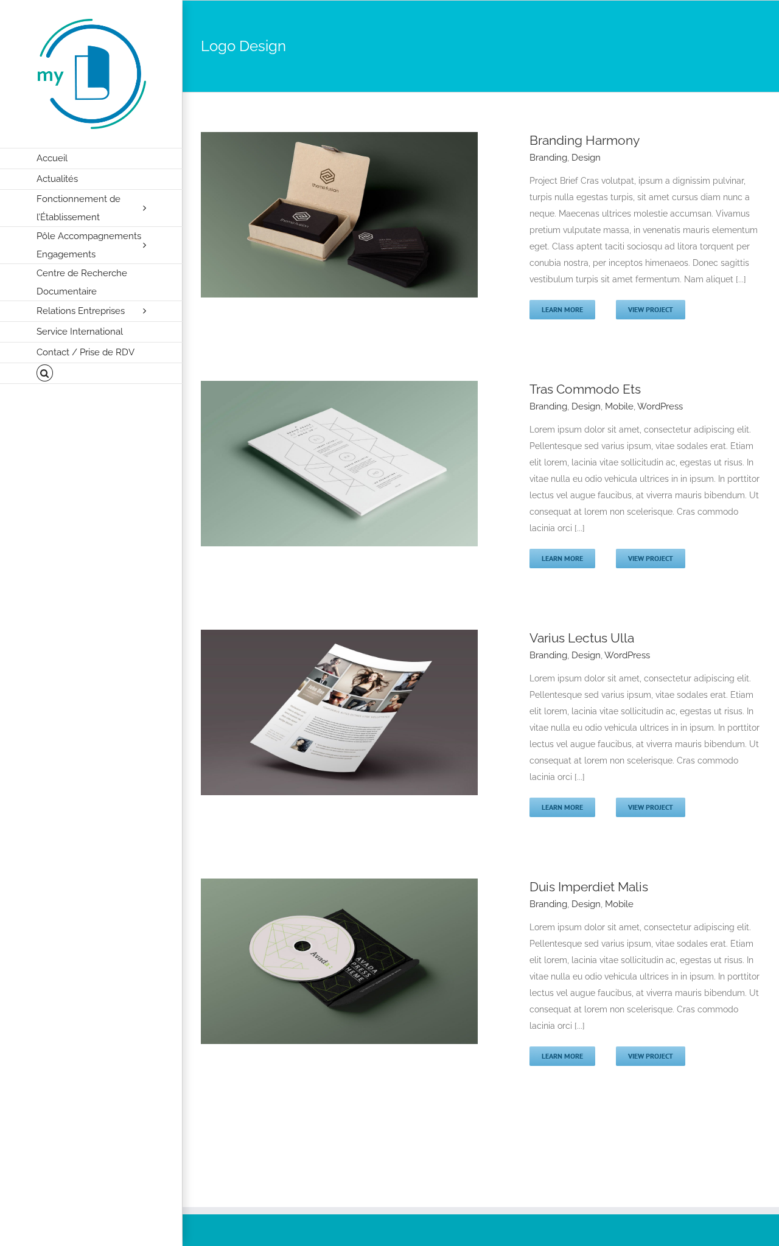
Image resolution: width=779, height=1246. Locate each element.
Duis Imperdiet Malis (588, 886)
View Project (650, 309)
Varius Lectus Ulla (581, 638)
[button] (91, 373)
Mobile (619, 406)
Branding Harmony (584, 140)
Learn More (562, 309)
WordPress (660, 406)
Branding (548, 157)
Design (586, 157)
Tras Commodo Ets (585, 389)
